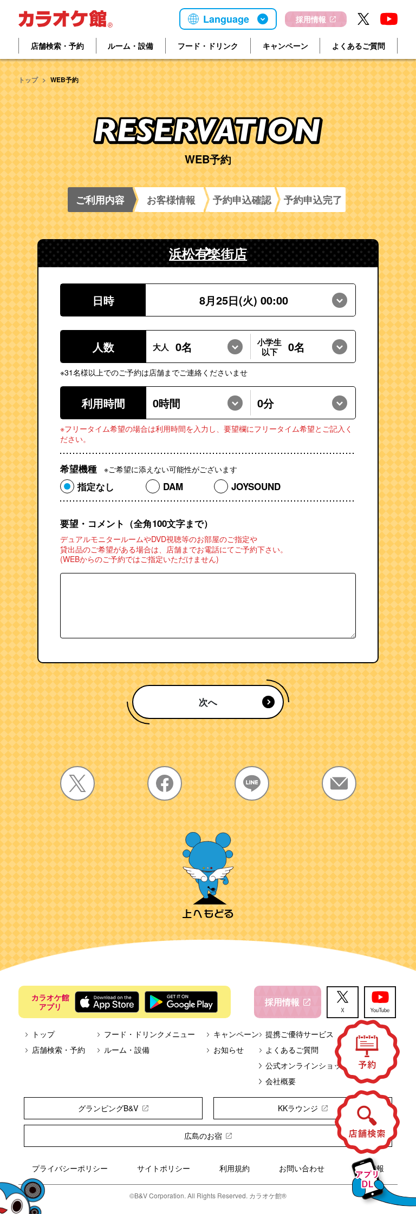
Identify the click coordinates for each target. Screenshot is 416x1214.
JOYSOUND (256, 486)
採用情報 (311, 19)
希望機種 (148, 469)
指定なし (95, 486)
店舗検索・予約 (57, 45)
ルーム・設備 (130, 45)
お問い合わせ (301, 1168)
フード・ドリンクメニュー (149, 1033)
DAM (173, 486)
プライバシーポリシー (70, 1168)
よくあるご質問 (358, 45)
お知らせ (228, 1049)
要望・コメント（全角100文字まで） (136, 523)
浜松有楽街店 (208, 253)
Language (226, 19)
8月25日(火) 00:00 (243, 300)
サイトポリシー (163, 1168)
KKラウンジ (298, 1108)
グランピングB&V (108, 1108)
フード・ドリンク (208, 45)
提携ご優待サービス (299, 1033)
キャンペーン (285, 45)
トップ (28, 79)
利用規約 (234, 1168)
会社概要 (280, 1081)
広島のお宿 (203, 1135)
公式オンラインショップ (307, 1065)
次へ (208, 701)
